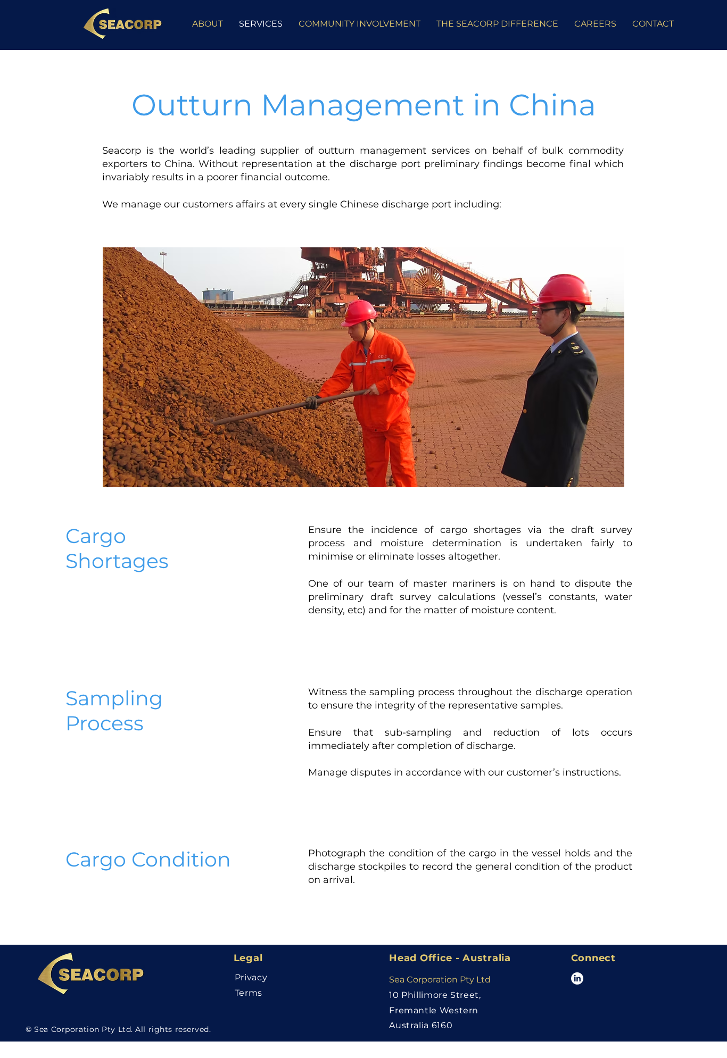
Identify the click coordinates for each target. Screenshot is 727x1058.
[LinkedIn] (577, 978)
